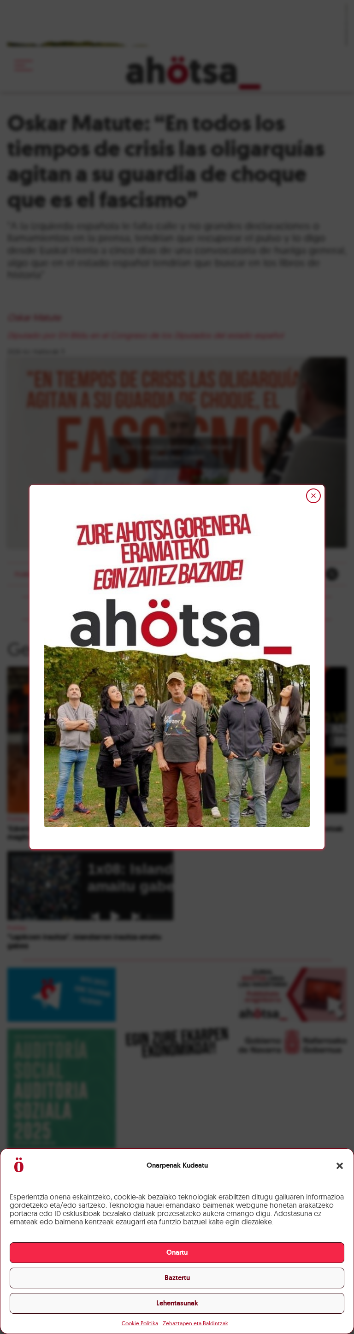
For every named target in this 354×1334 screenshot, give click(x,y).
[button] (339, 1165)
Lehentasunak (177, 1303)
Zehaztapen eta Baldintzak (195, 1323)
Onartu (177, 1252)
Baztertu (177, 1277)
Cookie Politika (140, 1323)
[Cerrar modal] (313, 495)
